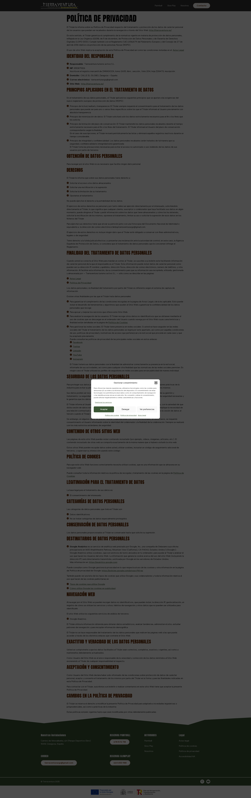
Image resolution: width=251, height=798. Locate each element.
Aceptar (103, 409)
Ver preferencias (147, 409)
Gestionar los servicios (103, 402)
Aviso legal (142, 415)
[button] (156, 382)
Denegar (125, 409)
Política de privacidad (128, 415)
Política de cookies (112, 415)
